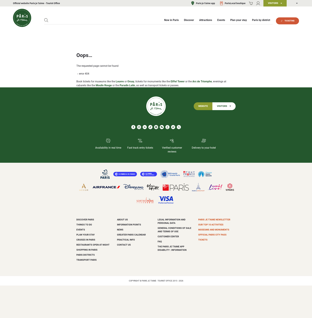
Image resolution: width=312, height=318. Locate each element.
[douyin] (167, 127)
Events (80, 229)
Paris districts (85, 255)
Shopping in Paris (87, 249)
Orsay (130, 81)
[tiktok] (150, 127)
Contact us (124, 244)
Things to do (84, 224)
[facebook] (133, 127)
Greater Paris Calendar (131, 234)
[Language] (294, 3)
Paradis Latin (127, 85)
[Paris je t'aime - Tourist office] (22, 18)
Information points (129, 224)
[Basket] (251, 3)
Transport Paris (86, 260)
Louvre (120, 81)
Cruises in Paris (85, 239)
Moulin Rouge (104, 85)
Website (203, 106)
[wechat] (162, 127)
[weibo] (173, 127)
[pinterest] (156, 127)
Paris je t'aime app (205, 3)
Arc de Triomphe (202, 81)
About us (122, 219)
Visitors (222, 106)
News (120, 229)
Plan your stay (85, 234)
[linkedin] (145, 127)
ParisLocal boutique (235, 3)
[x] (179, 127)
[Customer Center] (258, 3)
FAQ (160, 241)
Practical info (126, 239)
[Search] (46, 20)
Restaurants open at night (93, 244)
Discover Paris (85, 219)
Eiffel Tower (178, 81)
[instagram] (139, 127)
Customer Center (168, 236)
